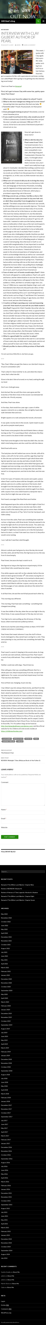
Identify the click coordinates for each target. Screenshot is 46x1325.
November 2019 (6, 1017)
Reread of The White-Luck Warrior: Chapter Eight (17, 896)
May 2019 (4, 1040)
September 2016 (6, 1159)
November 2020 (6, 983)
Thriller (20, 741)
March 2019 (5, 1048)
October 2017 (6, 1113)
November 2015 (6, 1197)
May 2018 (4, 1086)
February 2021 (6, 971)
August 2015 (5, 1208)
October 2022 (6, 922)
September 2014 (6, 1250)
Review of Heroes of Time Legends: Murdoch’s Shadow (19, 892)
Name (4, 809)
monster (28, 738)
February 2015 (6, 1231)
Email (3, 818)
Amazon (18, 86)
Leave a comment (29, 45)
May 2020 (4, 994)
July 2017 (4, 1120)
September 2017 (6, 1117)
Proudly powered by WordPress (10, 1322)
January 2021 (5, 975)
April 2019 (4, 1044)
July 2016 (4, 1166)
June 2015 (4, 1216)
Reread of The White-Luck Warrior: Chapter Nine (17, 885)
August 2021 (5, 948)
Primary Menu (43, 21)
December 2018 (6, 1059)
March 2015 (5, 1227)
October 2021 (6, 945)
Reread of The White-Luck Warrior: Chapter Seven (18, 900)
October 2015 (6, 1201)
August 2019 (5, 1029)
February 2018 (6, 1097)
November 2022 (6, 918)
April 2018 (4, 1090)
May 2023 (4, 914)
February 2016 (6, 1185)
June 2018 (4, 1082)
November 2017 (6, 1109)
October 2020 (6, 987)
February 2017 (6, 1140)
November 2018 (6, 1063)
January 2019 (5, 1055)
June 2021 (4, 956)
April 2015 (4, 1224)
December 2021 (6, 937)
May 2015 (4, 1220)
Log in (3, 1301)
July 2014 (4, 1258)
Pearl (36, 738)
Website (4, 827)
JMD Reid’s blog (8, 21)
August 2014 (5, 1254)
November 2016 (6, 1151)
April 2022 (4, 933)
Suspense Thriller (8, 741)
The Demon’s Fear (7, 751)
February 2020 (6, 1006)
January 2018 (5, 1101)
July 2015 (4, 1212)
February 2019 (6, 1052)
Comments (6, 1309)
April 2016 (4, 1178)
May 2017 (4, 1128)
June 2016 (4, 1170)
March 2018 (5, 1094)
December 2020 (6, 979)
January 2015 (5, 1235)
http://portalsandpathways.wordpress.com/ (17, 726)
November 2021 (6, 941)
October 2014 (6, 1247)
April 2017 (4, 1132)
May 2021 (4, 960)
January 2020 (5, 1010)
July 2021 (4, 952)
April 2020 (4, 998)
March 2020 (5, 1002)
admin (18, 45)
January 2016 (5, 1189)
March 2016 (5, 1182)
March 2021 (5, 967)
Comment (4, 782)
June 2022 (4, 925)
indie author (18, 738)
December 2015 (6, 1193)
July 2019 (4, 1032)
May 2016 (4, 1174)
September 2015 (6, 1205)
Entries (5, 1305)
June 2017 (4, 1124)
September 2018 (6, 1071)
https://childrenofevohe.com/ (11, 731)
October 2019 (6, 1021)
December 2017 (6, 1105)
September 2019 (6, 1025)
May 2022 (4, 929)
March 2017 (5, 1136)
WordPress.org (6, 1313)
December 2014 (6, 1239)
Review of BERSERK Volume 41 (11, 889)
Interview (5, 29)
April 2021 (4, 964)
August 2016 (5, 1162)
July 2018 (4, 1078)
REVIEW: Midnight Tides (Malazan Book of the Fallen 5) (20, 759)
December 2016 (6, 1147)
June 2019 (4, 1036)
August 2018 (5, 1075)
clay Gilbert (7, 738)
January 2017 (5, 1143)
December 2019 (6, 1013)
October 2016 (6, 1155)
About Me (16, 1272)
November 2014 (6, 1243)
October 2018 (6, 1067)
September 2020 (6, 990)
